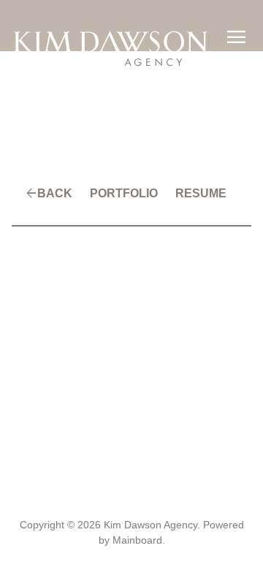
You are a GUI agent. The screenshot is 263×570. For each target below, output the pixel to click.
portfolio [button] (124, 194)
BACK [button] (54, 194)
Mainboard (137, 540)
